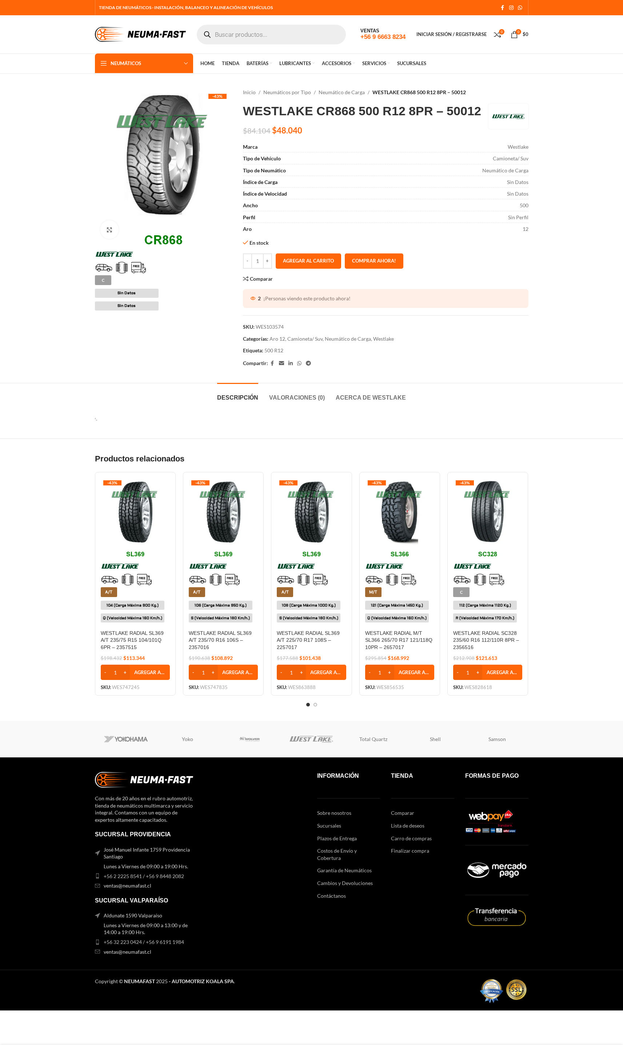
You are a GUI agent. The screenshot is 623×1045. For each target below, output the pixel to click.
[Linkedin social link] (290, 363)
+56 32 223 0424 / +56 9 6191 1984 (144, 942)
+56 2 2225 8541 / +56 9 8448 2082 (144, 876)
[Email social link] (281, 363)
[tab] (237, 394)
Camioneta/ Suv (305, 339)
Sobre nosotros (334, 813)
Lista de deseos (407, 825)
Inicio (249, 92)
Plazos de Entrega (337, 838)
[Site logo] (140, 34)
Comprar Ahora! (374, 261)
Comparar (402, 813)
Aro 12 (277, 339)
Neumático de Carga (342, 92)
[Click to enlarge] (109, 229)
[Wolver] (249, 739)
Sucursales (329, 825)
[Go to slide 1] (308, 704)
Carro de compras (411, 838)
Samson (497, 739)
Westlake (383, 339)
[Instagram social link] (511, 8)
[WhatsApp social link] (520, 8)
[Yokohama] (126, 739)
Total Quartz (373, 739)
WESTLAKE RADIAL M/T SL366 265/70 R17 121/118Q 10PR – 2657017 (398, 640)
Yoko (187, 739)
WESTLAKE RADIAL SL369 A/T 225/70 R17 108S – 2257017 (308, 640)
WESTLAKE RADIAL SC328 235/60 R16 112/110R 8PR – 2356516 (486, 640)
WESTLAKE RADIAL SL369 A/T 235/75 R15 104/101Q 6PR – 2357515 (132, 640)
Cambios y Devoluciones (345, 883)
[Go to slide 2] (315, 704)
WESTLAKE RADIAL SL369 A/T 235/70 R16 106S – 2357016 (220, 640)
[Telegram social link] (308, 363)
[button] (135, 672)
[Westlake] (311, 739)
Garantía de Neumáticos (344, 870)
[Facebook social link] (502, 8)
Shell (435, 739)
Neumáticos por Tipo (287, 92)
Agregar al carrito (308, 261)
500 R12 (273, 350)
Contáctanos (331, 896)
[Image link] (144, 779)
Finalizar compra (410, 851)
